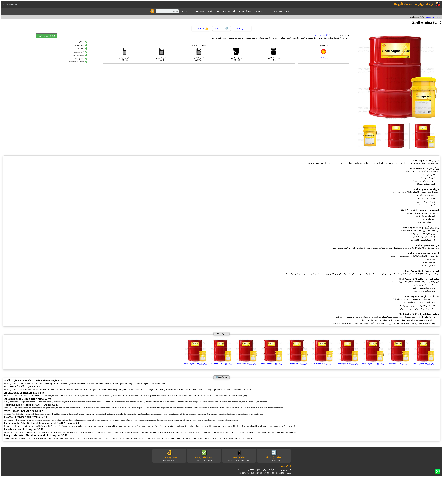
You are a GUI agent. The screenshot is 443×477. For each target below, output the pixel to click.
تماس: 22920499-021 (11, 4)
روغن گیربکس (246, 11)
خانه (438, 17)
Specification (221, 28)
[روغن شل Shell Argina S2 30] (220, 362)
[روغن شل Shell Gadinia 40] (246, 362)
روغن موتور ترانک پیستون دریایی (326, 35)
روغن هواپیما (199, 11)
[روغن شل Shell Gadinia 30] (271, 362)
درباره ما (185, 11)
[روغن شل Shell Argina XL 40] (296, 362)
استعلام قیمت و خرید (47, 36)
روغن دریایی (214, 11)
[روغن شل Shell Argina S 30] (423, 362)
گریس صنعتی (229, 11)
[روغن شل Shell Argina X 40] (322, 362)
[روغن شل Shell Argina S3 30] (195, 362)
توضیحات (242, 28)
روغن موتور (261, 11)
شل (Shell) (430, 17)
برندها (290, 11)
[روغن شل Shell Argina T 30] (373, 362)
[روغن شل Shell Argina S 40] (398, 362)
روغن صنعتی (277, 11)
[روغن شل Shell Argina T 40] (347, 362)
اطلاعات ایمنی (200, 28)
